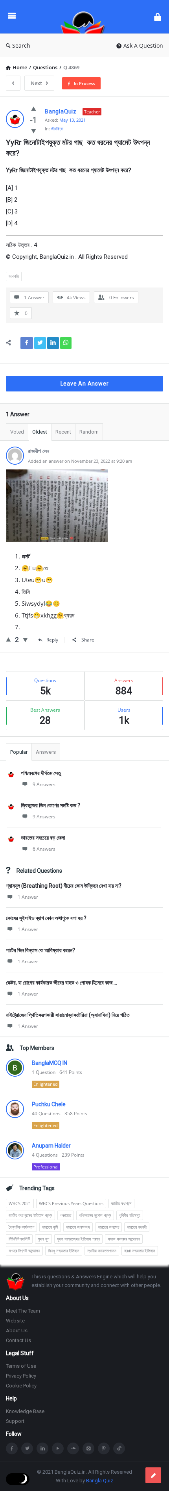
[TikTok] (119, 1448)
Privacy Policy (21, 1376)
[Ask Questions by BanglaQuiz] (85, 16)
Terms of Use (21, 1366)
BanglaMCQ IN (49, 1063)
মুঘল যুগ (43, 1239)
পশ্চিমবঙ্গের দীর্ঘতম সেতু (41, 773)
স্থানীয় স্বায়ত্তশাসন (101, 1251)
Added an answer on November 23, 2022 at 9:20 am (80, 461)
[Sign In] (157, 16)
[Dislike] (33, 131)
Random (89, 432)
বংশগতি (14, 276)
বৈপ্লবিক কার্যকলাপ (21, 1227)
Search (21, 45)
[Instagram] (88, 1448)
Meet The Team (23, 1311)
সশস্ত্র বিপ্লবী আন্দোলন (24, 1251)
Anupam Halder (51, 1145)
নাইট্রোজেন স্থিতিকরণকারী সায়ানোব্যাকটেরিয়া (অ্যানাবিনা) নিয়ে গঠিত (68, 1015)
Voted (17, 432)
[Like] (33, 108)
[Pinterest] (104, 1448)
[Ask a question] (153, 1475)
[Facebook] (12, 1448)
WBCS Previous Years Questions (71, 1203)
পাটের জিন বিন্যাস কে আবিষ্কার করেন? (40, 950)
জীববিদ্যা (57, 129)
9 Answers (44, 784)
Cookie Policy (21, 1386)
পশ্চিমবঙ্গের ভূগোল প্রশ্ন (95, 1215)
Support (15, 1421)
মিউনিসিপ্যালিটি (19, 1239)
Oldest (39, 432)
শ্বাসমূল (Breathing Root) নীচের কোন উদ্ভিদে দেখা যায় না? (63, 886)
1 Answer (28, 897)
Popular (19, 752)
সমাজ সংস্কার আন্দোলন (124, 1239)
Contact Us (18, 1340)
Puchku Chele (49, 1104)
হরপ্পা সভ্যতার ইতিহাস (139, 1251)
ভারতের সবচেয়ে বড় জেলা (43, 838)
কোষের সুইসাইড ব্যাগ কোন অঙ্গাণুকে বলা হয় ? (46, 918)
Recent (63, 432)
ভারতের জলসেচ (108, 1227)
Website (15, 1321)
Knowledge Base (25, 1411)
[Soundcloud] (73, 1448)
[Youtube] (58, 1448)
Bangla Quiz (99, 1481)
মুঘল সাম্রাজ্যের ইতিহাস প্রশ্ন (78, 1239)
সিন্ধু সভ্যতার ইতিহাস (63, 1251)
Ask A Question (143, 45)
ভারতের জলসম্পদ (78, 1227)
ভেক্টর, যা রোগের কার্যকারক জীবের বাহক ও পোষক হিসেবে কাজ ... (61, 982)
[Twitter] (27, 1448)
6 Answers (44, 849)
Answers (46, 752)
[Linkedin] (42, 1448)
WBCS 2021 (20, 1203)
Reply (52, 639)
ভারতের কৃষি (50, 1227)
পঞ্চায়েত (65, 1215)
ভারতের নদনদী (137, 1227)
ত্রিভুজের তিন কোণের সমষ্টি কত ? (50, 805)
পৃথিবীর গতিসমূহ (129, 1215)
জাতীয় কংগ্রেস (121, 1203)
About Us (17, 1330)
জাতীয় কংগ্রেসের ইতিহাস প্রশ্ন (30, 1215)
